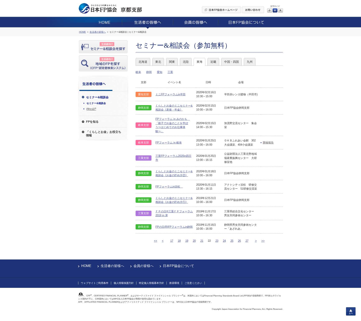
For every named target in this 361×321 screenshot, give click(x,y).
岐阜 (138, 72)
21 (201, 240)
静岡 (149, 72)
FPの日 (91, 109)
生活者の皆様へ (112, 266)
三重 (170, 72)
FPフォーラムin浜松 (169, 186)
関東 (172, 61)
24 (224, 240)
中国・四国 (231, 61)
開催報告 (268, 142)
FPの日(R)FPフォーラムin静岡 (174, 226)
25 (231, 240)
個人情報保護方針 (124, 283)
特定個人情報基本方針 (151, 283)
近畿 (213, 61)
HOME (86, 266)
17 (171, 240)
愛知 (159, 72)
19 (186, 240)
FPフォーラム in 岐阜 (168, 142)
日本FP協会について (178, 266)
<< (155, 240)
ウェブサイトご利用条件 (94, 283)
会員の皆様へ (143, 266)
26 (239, 240)
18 (179, 240)
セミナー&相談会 (96, 103)
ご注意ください (193, 283)
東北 (158, 61)
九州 (250, 61)
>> (263, 240)
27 (246, 240)
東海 (199, 61)
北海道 (143, 61)
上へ (351, 311)
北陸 (186, 61)
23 (216, 240)
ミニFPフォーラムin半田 (170, 94)
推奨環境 (174, 283)
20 (194, 240)
